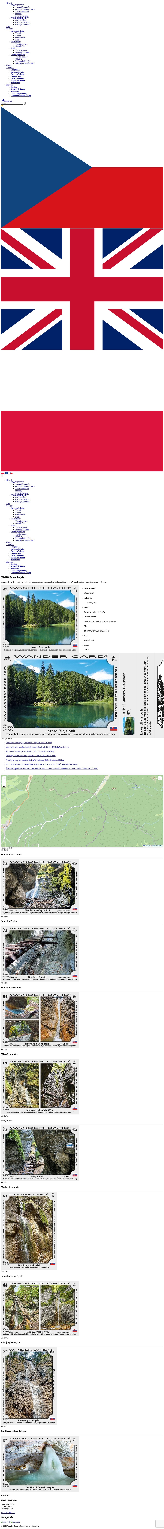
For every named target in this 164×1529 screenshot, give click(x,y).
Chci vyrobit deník (22, 24)
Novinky (9, 65)
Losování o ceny (21, 16)
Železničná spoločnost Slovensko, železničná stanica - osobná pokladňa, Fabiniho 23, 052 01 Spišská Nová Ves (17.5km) (52, 769)
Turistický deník (21, 50)
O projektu (10, 68)
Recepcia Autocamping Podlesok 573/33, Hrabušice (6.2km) (29, 743)
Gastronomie (20, 37)
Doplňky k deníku (22, 52)
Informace (9, 85)
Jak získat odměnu (22, 12)
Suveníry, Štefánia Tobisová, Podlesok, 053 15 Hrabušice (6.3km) (31, 756)
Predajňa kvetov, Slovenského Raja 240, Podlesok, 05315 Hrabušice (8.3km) (35, 760)
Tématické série (21, 44)
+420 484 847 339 (8, 1513)
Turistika (18, 33)
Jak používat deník (22, 7)
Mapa (8, 27)
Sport (17, 40)
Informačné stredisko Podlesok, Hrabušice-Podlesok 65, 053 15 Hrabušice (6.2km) (37, 747)
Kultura (18, 35)
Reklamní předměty (22, 61)
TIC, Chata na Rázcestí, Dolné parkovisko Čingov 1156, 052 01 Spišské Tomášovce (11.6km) (41, 764)
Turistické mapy (21, 57)
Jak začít (9, 3)
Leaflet (147, 846)
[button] (4, 778)
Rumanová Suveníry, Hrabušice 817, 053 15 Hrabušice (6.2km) (30, 751)
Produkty (9, 29)
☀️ (2, 106)
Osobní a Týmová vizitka (25, 9)
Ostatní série (20, 46)
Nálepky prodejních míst (24, 63)
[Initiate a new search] (160, 778)
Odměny (18, 14)
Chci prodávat (20, 20)
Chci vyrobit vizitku (22, 22)
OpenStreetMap (157, 846)
